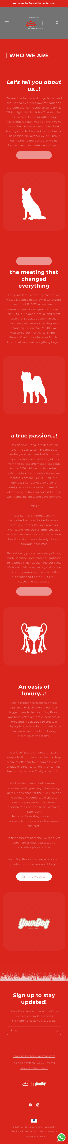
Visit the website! (34, 876)
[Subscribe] (57, 1031)
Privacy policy (29, 1131)
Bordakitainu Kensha (31, 1127)
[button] (7, 23)
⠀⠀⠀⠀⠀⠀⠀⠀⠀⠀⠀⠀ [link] (34, 155)
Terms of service (48, 1131)
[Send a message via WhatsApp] (61, 1137)
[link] (34, 261)
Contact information (35, 1136)
